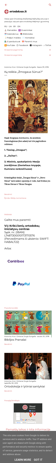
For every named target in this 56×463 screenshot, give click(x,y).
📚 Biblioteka (26, 34)
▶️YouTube (9, 45)
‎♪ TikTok (47, 45)
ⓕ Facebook (22, 45)
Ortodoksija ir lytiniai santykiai (24, 386)
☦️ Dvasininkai (25, 30)
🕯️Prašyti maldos (12, 38)
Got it (38, 459)
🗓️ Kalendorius (11, 34)
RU (5, 26)
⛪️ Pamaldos (10, 30)
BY (14, 26)
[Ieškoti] (50, 4)
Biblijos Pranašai (15, 339)
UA (10, 26)
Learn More (23, 459)
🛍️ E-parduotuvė (12, 41)
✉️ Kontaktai (28, 38)
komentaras (21, 198)
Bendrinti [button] (8, 194)
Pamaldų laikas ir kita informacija (28, 429)
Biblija (13, 198)
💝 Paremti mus (29, 41)
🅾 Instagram (36, 45)
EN (19, 26)
